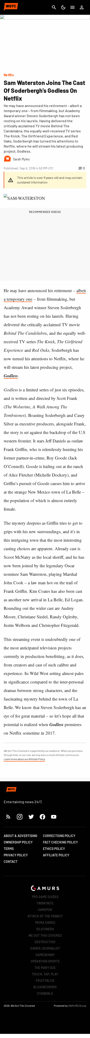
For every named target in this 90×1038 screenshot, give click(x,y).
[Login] (81, 7)
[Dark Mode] (63, 7)
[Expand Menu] (72, 7)
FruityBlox (45, 981)
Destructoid (45, 942)
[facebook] (42, 816)
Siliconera (45, 929)
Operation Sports (45, 961)
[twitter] (31, 816)
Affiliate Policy (56, 855)
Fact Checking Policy (60, 842)
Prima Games (45, 923)
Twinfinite (45, 903)
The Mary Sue (45, 968)
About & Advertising (20, 836)
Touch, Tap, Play (45, 974)
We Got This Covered (45, 935)
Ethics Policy (54, 849)
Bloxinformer (45, 987)
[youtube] (54, 816)
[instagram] (19, 816)
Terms (9, 849)
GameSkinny (45, 955)
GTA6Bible (45, 993)
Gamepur (45, 910)
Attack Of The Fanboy (45, 916)
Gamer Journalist (45, 948)
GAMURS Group (77, 1005)
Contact (11, 862)
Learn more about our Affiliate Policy (24, 759)
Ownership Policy (18, 842)
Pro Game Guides (45, 897)
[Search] (54, 7)
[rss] (8, 816)
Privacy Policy (16, 855)
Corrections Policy (59, 836)
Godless (11, 375)
